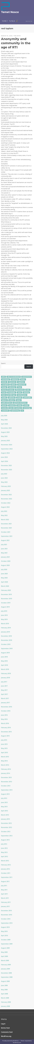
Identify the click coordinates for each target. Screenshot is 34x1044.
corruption (5, 384)
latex (19, 392)
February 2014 (6, 769)
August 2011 (5, 881)
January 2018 (5, 678)
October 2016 (5, 711)
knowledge (11, 392)
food (19, 387)
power (19, 400)
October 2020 (5, 561)
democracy (21, 384)
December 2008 (6, 973)
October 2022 (5, 503)
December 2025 (6, 428)
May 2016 (4, 719)
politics (11, 400)
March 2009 (5, 960)
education (12, 387)
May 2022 (4, 515)
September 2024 (6, 449)
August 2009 (5, 948)
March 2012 (5, 861)
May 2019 (4, 619)
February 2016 (6, 727)
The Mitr (17, 36)
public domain (6, 403)
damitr (13, 384)
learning (26, 392)
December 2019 (6, 594)
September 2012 (6, 836)
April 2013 (4, 811)
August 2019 (5, 607)
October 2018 (5, 644)
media (4, 397)
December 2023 (6, 465)
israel (4, 392)
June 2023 (4, 478)
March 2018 (5, 669)
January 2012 (5, 869)
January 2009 (5, 969)
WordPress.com (17, 1042)
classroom (12, 382)
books (23, 379)
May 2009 (4, 952)
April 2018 (4, 665)
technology (27, 408)
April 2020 (4, 582)
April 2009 (4, 956)
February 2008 (6, 1002)
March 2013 (5, 815)
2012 (3, 377)
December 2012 (6, 823)
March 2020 (5, 586)
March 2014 (5, 765)
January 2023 (5, 490)
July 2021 (4, 544)
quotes (4, 405)
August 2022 (5, 507)
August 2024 (5, 453)
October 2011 (5, 873)
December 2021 (6, 524)
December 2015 (6, 732)
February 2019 (6, 628)
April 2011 (4, 894)
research (12, 405)
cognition (21, 382)
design (4, 387)
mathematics (22, 395)
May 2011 (4, 890)
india (27, 390)
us (22, 410)
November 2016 (6, 707)
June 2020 (4, 574)
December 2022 (6, 495)
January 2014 (5, 773)
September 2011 (6, 877)
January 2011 (5, 906)
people (19, 397)
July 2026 (4, 415)
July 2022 (4, 511)
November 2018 (6, 640)
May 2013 (4, 807)
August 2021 (5, 540)
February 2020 (6, 590)
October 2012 (5, 831)
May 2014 (4, 761)
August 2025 (5, 432)
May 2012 (4, 852)
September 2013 (6, 790)
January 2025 (5, 440)
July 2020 (4, 569)
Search (3, 363)
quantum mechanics (20, 403)
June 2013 (4, 802)
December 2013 (6, 777)
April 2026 (4, 424)
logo (13, 395)
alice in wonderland (13, 377)
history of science (7, 390)
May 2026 (4, 420)
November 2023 (6, 470)
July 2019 (4, 611)
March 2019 (5, 623)
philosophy (27, 397)
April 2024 (4, 461)
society (4, 408)
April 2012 (4, 856)
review (19, 405)
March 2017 (5, 698)
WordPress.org (6, 1036)
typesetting (15, 410)
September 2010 (6, 923)
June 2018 (4, 657)
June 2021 (4, 549)
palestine (12, 397)
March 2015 (5, 757)
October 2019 (5, 603)
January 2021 (5, 557)
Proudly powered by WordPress (10, 1040)
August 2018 (5, 653)
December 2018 (6, 636)
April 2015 (4, 752)
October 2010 (5, 919)
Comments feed (6, 1032)
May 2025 (4, 436)
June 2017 (4, 686)
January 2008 (5, 1006)
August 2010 (5, 927)
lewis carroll (6, 395)
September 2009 (6, 944)
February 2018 (6, 673)
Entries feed (5, 1028)
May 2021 (4, 553)
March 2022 (5, 519)
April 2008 (4, 994)
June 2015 (4, 744)
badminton (15, 379)
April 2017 (4, 694)
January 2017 (5, 703)
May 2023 (4, 482)
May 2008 (4, 990)
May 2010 (4, 931)
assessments (26, 377)
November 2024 (6, 445)
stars (11, 408)
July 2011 (4, 886)
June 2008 (4, 985)
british (4, 382)
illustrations (20, 390)
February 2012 (6, 865)
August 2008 (5, 981)
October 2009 (5, 940)
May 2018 (4, 661)
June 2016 (4, 715)
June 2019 (4, 615)
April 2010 (4, 935)
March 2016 (5, 723)
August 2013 (5, 794)
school (26, 405)
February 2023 (6, 486)
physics (4, 400)
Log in (3, 1024)
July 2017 (4, 682)
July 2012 (4, 844)
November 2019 (6, 599)
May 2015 (4, 748)
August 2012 (5, 840)
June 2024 (4, 457)
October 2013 (5, 786)
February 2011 (6, 902)
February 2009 (6, 965)
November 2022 (6, 499)
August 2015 (5, 736)
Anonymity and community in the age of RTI (15, 43)
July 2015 (4, 740)
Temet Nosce (10, 12)
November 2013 (6, 782)
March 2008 (5, 998)
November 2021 (6, 528)
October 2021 (5, 532)
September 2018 (6, 648)
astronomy (5, 379)
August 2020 (5, 565)
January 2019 (5, 632)
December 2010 (6, 910)
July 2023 (4, 474)
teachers (18, 408)
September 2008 (6, 977)
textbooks (5, 410)
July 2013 (4, 798)
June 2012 (4, 848)
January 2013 (5, 819)
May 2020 (4, 578)
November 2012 (6, 827)
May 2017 (4, 690)
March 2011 (5, 898)
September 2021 (6, 536)
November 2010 (6, 915)
